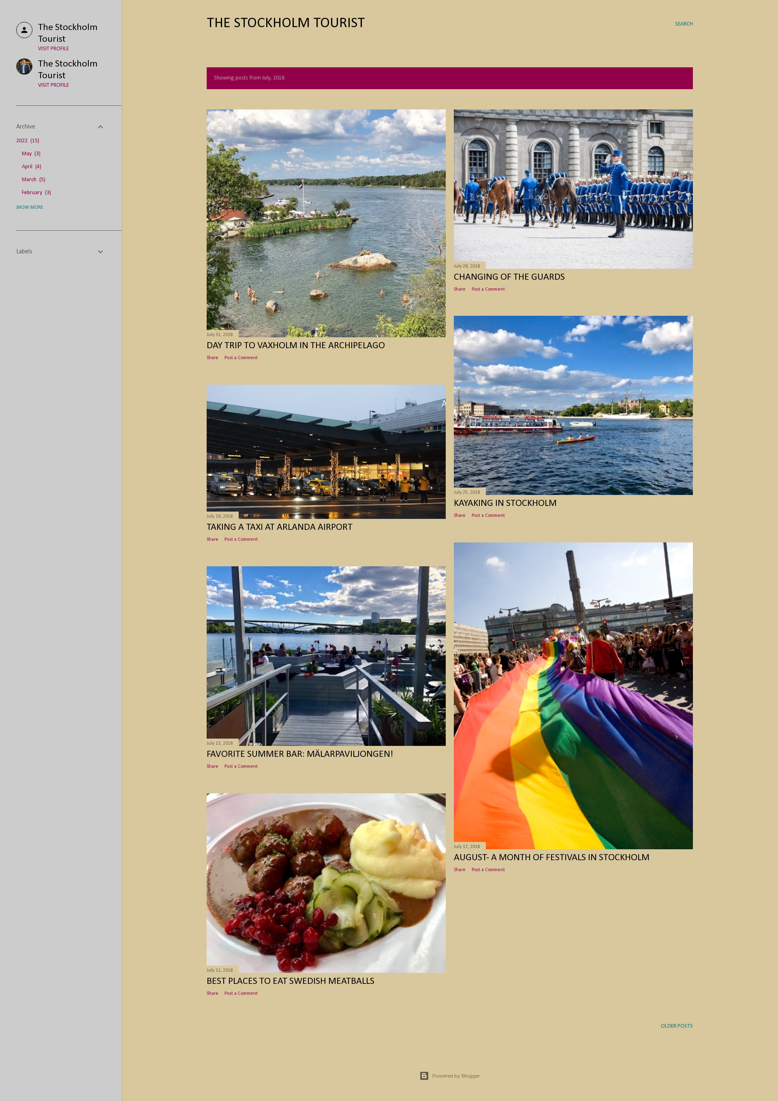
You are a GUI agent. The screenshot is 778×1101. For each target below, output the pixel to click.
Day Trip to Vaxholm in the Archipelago (296, 346)
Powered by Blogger (456, 1076)
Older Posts (677, 1026)
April (31, 167)
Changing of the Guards (509, 277)
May (30, 154)
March (33, 180)
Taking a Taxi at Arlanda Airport (280, 527)
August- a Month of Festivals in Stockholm (552, 858)
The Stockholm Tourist (286, 23)
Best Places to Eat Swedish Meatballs (290, 981)
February (35, 193)
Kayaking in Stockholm (505, 503)
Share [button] (212, 358)
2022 (27, 141)
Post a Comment (241, 358)
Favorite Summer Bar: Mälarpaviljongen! (300, 754)
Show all (673, 78)
